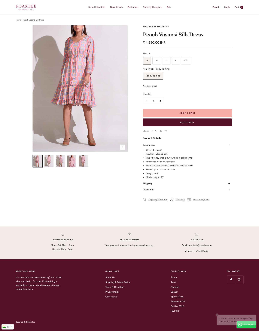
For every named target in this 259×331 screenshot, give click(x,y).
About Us (110, 277)
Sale (169, 7)
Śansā (174, 277)
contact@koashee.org (200, 245)
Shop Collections (96, 7)
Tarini (173, 282)
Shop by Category (152, 7)
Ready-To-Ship (153, 75)
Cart (238, 7)
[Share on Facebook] (152, 131)
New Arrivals (116, 7)
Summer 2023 (178, 301)
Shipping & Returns (157, 199)
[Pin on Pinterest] (156, 131)
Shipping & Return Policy (117, 282)
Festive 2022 (177, 306)
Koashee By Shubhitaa (156, 26)
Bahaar (174, 292)
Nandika (175, 287)
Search (216, 7)
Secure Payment (201, 199)
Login (227, 7)
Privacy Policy (112, 292)
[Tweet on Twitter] (161, 131)
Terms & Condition (114, 287)
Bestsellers (133, 7)
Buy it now (187, 122)
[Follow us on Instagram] (239, 280)
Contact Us (111, 296)
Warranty (180, 199)
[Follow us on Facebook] (231, 280)
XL (176, 60)
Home (18, 20)
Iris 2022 (175, 311)
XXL (186, 60)
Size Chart (152, 86)
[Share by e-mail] (166, 131)
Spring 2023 (177, 296)
